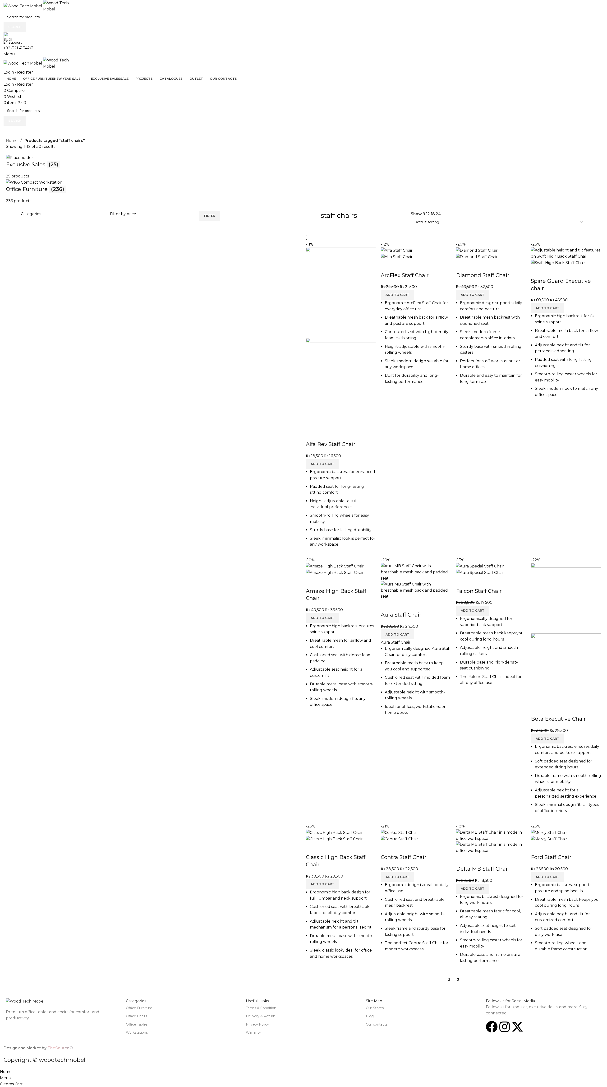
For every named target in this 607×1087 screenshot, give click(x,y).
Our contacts (376, 1024)
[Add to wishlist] (337, 435)
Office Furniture (139, 1008)
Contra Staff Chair (403, 857)
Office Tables (136, 1024)
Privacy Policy (257, 1024)
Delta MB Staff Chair (482, 869)
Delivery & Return (260, 1016)
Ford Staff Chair (551, 857)
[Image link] (25, 1001)
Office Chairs (136, 1016)
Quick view (325, 435)
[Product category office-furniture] (303, 179)
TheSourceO (60, 1048)
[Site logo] (23, 6)
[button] (322, 464)
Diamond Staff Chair (482, 275)
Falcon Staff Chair (479, 591)
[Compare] (312, 435)
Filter (209, 216)
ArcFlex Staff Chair (405, 275)
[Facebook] (492, 1027)
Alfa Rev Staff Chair (330, 444)
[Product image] (341, 383)
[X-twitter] (517, 1027)
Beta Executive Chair (558, 719)
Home (12, 140)
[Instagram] (504, 1027)
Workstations (137, 1032)
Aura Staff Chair (401, 615)
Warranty (253, 1032)
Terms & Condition (261, 1008)
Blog (370, 1016)
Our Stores (375, 1008)
